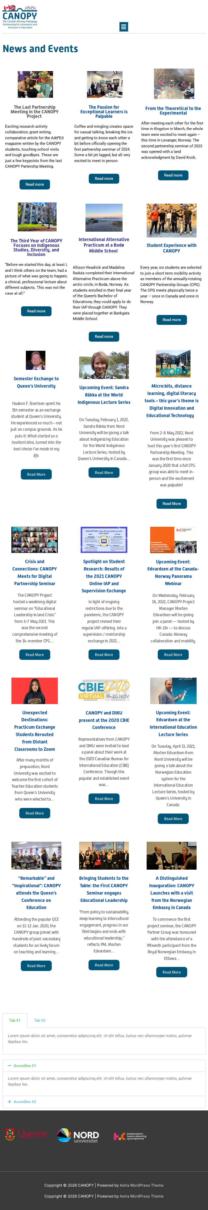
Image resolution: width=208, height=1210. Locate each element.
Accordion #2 (25, 1102)
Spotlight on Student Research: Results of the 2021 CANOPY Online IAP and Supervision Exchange (104, 576)
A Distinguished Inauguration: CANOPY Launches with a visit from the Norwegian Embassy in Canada (171, 892)
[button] (104, 1066)
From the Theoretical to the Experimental (173, 111)
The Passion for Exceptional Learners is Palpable (104, 111)
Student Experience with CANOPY (172, 248)
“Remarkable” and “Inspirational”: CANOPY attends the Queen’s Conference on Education (36, 892)
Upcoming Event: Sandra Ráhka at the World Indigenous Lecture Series (104, 395)
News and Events (40, 49)
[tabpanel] (104, 1041)
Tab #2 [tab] (40, 1020)
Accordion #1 (25, 1065)
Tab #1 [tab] (15, 1020)
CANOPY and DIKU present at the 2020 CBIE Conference (104, 720)
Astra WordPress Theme (142, 1185)
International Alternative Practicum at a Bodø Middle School (104, 245)
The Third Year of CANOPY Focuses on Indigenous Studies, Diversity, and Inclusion (36, 247)
